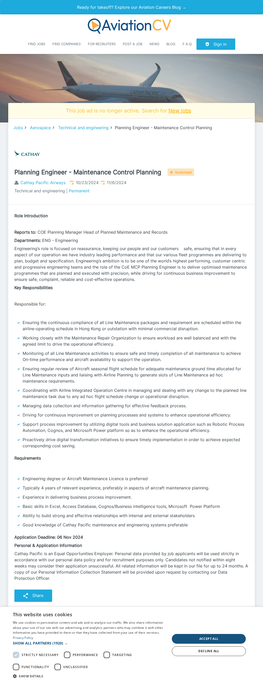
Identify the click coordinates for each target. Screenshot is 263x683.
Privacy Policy (23, 637)
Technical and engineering (83, 127)
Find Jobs (36, 44)
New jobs (179, 111)
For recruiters (102, 44)
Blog (170, 44)
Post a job (132, 44)
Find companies (66, 44)
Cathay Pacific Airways (43, 182)
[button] (89, 643)
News (154, 44)
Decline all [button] (208, 651)
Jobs (18, 127)
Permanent (79, 190)
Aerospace (40, 127)
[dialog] (131, 645)
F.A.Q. (187, 44)
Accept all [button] (209, 639)
